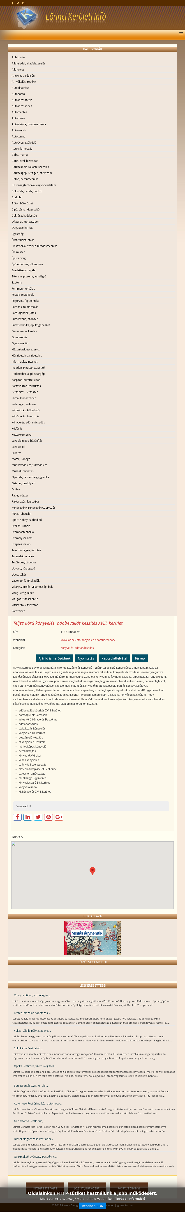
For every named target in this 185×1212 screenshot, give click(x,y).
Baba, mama (20, 154)
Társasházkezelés (23, 556)
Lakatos (16, 453)
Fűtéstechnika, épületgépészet (31, 325)
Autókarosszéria (22, 100)
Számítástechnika (23, 532)
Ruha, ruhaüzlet (21, 513)
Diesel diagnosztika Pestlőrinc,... (34, 1139)
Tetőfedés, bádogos (24, 562)
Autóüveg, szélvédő (24, 142)
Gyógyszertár (20, 343)
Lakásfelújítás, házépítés (27, 440)
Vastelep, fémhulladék (25, 580)
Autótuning (18, 136)
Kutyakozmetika (22, 434)
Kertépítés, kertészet (25, 392)
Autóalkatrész (20, 87)
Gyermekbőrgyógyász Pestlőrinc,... (35, 1156)
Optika (16, 489)
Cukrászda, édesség (24, 215)
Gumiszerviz (19, 337)
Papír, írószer (20, 495)
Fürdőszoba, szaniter (25, 319)
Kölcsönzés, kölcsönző (25, 410)
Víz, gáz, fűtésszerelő (25, 599)
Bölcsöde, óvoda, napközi (27, 191)
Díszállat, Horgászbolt (25, 221)
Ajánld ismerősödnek (54, 658)
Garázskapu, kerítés (24, 331)
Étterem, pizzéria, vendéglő (29, 276)
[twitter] (17, 3)
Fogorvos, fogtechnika (25, 300)
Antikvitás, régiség (23, 75)
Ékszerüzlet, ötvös (23, 240)
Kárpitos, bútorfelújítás (26, 380)
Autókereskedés (22, 106)
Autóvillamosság (22, 148)
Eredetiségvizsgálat (24, 270)
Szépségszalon (21, 544)
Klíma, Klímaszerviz (24, 398)
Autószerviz (19, 130)
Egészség (18, 234)
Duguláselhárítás (22, 227)
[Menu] (180, 34)
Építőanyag (19, 258)
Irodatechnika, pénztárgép (28, 373)
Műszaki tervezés (23, 471)
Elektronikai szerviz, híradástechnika (34, 246)
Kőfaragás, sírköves (24, 404)
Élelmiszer (18, 252)
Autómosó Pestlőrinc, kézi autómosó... (38, 1103)
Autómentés (19, 112)
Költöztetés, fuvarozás (25, 416)
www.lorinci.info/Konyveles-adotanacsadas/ (88, 640)
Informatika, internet (24, 361)
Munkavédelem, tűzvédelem (29, 465)
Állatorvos (18, 69)
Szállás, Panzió (21, 526)
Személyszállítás (22, 538)
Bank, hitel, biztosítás (25, 160)
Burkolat (17, 197)
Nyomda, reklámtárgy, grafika (30, 477)
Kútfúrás (17, 428)
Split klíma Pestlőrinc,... (28, 1048)
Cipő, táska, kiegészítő (25, 209)
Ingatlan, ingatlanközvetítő (28, 367)
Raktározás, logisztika (25, 501)
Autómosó (18, 118)
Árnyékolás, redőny (24, 81)
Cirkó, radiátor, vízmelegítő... (32, 995)
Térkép (140, 658)
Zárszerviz (18, 611)
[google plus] (23, 3)
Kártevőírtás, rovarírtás (26, 386)
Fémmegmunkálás (23, 288)
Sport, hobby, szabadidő (27, 519)
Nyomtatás (86, 658)
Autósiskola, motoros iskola (29, 124)
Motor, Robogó (21, 459)
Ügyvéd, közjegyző (23, 568)
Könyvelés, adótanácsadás (28, 422)
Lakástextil (18, 446)
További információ (130, 1198)
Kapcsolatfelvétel (114, 658)
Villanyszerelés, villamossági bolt (32, 586)
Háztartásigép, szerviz (26, 349)
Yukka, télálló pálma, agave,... (32, 1030)
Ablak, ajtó (18, 57)
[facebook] (12, 3)
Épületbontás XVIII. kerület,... (31, 1085)
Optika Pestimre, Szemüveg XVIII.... (35, 1066)
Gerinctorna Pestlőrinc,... (29, 1121)
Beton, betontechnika (25, 179)
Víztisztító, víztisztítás (25, 605)
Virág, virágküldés (23, 593)
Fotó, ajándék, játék (24, 313)
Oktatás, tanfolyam (23, 483)
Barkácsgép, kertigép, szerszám (32, 173)
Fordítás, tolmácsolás (25, 307)
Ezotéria (17, 282)
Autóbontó (18, 94)
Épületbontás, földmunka (27, 264)
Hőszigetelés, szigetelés (27, 355)
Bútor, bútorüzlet (22, 203)
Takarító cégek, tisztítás (26, 550)
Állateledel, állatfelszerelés (29, 63)
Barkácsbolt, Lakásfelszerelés (30, 167)
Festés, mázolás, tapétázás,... (32, 1013)
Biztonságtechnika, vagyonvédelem (34, 185)
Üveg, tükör (19, 574)
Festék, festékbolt (23, 294)
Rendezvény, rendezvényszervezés (34, 507)
